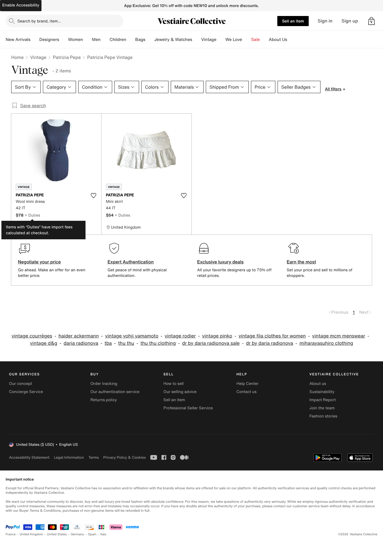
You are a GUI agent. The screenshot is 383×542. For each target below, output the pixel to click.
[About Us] (291, 39)
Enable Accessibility (20, 5)
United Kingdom (31, 534)
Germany (77, 534)
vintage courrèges (31, 335)
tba (108, 343)
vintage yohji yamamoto (131, 335)
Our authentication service (114, 392)
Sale (255, 39)
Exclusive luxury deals (220, 261)
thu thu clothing (158, 343)
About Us (278, 39)
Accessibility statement (29, 457)
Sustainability (322, 392)
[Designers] (63, 39)
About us (318, 384)
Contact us (246, 392)
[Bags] (149, 39)
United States (57, 534)
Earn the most (301, 261)
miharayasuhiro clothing (326, 343)
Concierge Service (26, 392)
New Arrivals (18, 39)
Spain (92, 534)
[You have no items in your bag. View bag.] (371, 21)
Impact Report (323, 400)
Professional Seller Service (188, 408)
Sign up (350, 21)
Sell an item (293, 21)
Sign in (325, 21)
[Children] (130, 39)
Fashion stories (323, 416)
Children (118, 39)
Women (75, 39)
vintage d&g (43, 343)
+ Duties (32, 215)
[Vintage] (221, 39)
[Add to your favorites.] (93, 195)
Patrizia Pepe (67, 57)
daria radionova (81, 343)
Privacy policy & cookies (124, 457)
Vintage (208, 39)
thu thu (126, 343)
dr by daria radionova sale (210, 343)
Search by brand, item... (39, 21)
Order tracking (103, 384)
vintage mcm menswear (338, 335)
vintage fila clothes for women (272, 335)
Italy (103, 534)
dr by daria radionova (269, 343)
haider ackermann (78, 335)
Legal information (69, 457)
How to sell (173, 384)
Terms (93, 457)
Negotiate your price (39, 261)
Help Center (247, 384)
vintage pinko (217, 335)
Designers (49, 39)
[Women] (87, 39)
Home (17, 57)
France (11, 534)
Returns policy (103, 400)
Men (96, 39)
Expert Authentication (131, 261)
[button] (371, 21)
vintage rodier (180, 335)
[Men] (105, 39)
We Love (233, 39)
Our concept (20, 384)
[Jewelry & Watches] (196, 39)
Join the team (322, 408)
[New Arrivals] (35, 39)
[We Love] (246, 39)
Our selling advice (180, 392)
